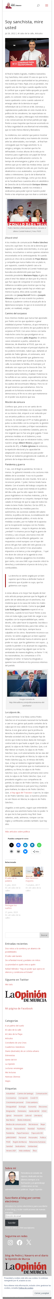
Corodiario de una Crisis (15, 1042)
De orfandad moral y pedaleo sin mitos (22, 960)
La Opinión (10, 1064)
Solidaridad (32, 1146)
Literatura (38, 1115)
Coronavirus (11, 1098)
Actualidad (10, 1093)
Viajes (7, 1081)
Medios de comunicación (16, 1124)
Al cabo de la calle (26, 33)
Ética (35, 1150)
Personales (33, 1137)
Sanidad (9, 1146)
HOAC (44, 1111)
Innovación (18, 1115)
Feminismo (22, 1111)
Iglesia (8, 1115)
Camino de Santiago (25, 1093)
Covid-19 (34, 1098)
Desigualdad (11, 1107)
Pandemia (10, 1133)
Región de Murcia (20, 1142)
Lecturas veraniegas (14, 1068)
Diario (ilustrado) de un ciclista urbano (22, 1051)
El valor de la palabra (10, 879)
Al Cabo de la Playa (13, 1034)
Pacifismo (41, 1128)
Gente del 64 (10, 1059)
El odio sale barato (13, 956)
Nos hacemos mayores (32, 879)
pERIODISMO (11, 1137)
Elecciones (43, 1107)
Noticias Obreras (12, 1076)
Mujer (43, 1124)
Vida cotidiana (24, 1150)
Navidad (31, 1128)
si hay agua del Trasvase (21, 792)
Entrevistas (10, 1055)
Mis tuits (9, 984)
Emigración (10, 1111)
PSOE (8, 1142)
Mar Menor (10, 1120)
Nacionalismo (19, 1128)
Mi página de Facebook (19, 1008)
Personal (22, 1137)
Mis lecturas (10, 1072)
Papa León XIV (37, 1133)
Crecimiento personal (14, 1102)
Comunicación (41, 1093)
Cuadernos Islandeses (15, 1047)
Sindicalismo (20, 1146)
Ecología (22, 1107)
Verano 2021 (11, 1150)
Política (43, 1137)
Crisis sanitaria (32, 1102)
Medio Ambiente (24, 1120)
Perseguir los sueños (11, 906)
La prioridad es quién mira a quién (20, 964)
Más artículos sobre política (17, 831)
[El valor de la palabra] (14, 872)
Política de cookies (26, 1288)
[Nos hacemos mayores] (34, 872)
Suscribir (12, 1222)
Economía (32, 1107)
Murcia (8, 1128)
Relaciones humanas (37, 1142)
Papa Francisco (23, 1133)
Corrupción (23, 1098)
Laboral (28, 1115)
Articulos (39, 33)
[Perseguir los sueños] (14, 899)
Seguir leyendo (35, 1189)
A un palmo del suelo (14, 1025)
